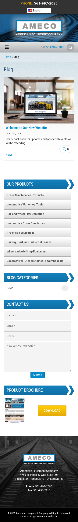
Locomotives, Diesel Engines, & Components (35, 260)
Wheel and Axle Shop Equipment (27, 251)
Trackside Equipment (20, 232)
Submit (37, 375)
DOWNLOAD (52, 410)
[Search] (70, 47)
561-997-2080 (46, 3)
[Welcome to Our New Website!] (39, 100)
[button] (39, 10)
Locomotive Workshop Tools (25, 204)
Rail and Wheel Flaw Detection (25, 213)
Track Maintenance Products (25, 195)
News (9, 154)
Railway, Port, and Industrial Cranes (29, 242)
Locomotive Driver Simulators (26, 223)
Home (7, 56)
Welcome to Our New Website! (27, 128)
